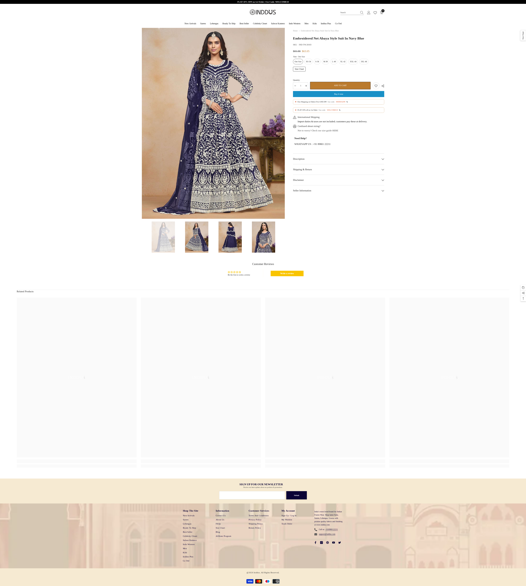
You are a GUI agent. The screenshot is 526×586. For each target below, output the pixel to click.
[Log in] (368, 12)
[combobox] (349, 13)
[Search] (352, 13)
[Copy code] (347, 102)
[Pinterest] (327, 542)
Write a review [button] (287, 273)
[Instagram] (321, 542)
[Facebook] (315, 542)
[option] (213, 123)
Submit (296, 495)
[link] (77, 461)
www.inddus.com (323, 525)
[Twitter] (339, 542)
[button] (523, 35)
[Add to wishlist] (376, 85)
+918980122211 (331, 529)
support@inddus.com (327, 534)
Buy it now (338, 94)
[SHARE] (381, 86)
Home (295, 31)
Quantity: (296, 80)
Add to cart (340, 85)
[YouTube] (333, 542)
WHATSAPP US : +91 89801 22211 (312, 144)
